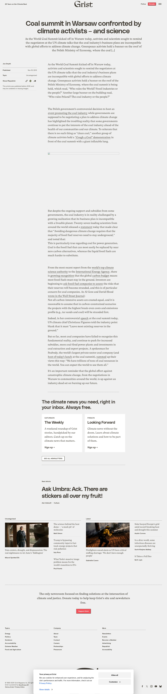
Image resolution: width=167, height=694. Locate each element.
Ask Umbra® (46, 503)
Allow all (114, 675)
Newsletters (106, 634)
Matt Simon (58, 533)
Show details (44, 689)
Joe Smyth (7, 64)
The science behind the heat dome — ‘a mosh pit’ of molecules (66, 527)
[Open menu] (160, 4)
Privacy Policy (20, 687)
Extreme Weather (11, 646)
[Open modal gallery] (83, 176)
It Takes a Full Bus (143, 556)
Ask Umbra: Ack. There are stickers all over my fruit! (74, 492)
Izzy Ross (57, 552)
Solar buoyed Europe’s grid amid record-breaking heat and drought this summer (147, 527)
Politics (8, 637)
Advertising (106, 643)
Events (104, 637)
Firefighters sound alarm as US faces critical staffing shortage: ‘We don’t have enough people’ (106, 553)
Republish (106, 646)
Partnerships (58, 646)
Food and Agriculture (13, 649)
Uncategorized (31, 75)
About (56, 634)
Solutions (8, 640)
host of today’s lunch (60, 356)
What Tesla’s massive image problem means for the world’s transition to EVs (66, 562)
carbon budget (100, 275)
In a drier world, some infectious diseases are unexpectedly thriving (145, 543)
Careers (57, 643)
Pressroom (58, 649)
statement (86, 227)
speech (84, 318)
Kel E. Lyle (138, 560)
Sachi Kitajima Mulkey (143, 549)
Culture (56, 503)
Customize (113, 682)
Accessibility (107, 649)
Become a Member (109, 640)
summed (101, 356)
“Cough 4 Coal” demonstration (93, 137)
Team (55, 637)
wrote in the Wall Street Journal (66, 296)
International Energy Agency (93, 271)
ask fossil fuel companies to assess (83, 283)
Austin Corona (140, 533)
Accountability (10, 643)
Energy (7, 634)
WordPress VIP (24, 685)
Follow (143, 4)
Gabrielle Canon (92, 560)
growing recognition (62, 275)
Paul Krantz (58, 568)
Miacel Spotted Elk (12, 558)
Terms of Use (9, 687)
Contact (57, 640)
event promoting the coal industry (67, 113)
